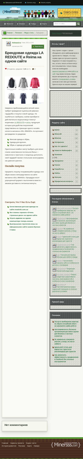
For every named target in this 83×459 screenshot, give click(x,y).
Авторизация (68, 33)
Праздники (58, 161)
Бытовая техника (63, 274)
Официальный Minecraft (13, 2)
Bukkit (56, 130)
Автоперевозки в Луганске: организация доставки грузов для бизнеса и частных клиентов (65, 221)
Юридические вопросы (63, 181)
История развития (9, 446)
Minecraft (58, 134)
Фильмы (57, 177)
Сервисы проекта (17, 443)
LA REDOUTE (19, 122)
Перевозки (61, 218)
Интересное (59, 142)
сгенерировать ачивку (66, 79)
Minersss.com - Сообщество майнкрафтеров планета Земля (65, 445)
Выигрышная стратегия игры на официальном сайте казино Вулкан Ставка (25, 227)
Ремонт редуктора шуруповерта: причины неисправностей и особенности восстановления (64, 277)
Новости (8, 24)
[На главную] (11, 12)
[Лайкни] (6, 69)
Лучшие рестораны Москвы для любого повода (67, 256)
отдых (59, 237)
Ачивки (21, 24)
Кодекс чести (31, 443)
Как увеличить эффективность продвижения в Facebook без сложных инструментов (64, 248)
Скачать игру (31, 2)
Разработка (59, 169)
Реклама (21, 446)
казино (59, 261)
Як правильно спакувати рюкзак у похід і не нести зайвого (64, 231)
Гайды (32, 24)
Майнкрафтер (16, 42)
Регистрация (56, 33)
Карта (43, 24)
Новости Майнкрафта (63, 150)
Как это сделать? (61, 146)
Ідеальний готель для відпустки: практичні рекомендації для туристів (65, 239)
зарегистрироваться (60, 71)
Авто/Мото (61, 285)
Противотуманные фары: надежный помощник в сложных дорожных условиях (64, 289)
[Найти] (78, 24)
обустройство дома (64, 208)
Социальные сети (63, 245)
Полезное (58, 154)
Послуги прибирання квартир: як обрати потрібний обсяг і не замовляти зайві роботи (65, 211)
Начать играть (46, 2)
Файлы (57, 173)
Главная (5, 443)
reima (28, 122)
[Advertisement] (24, 323)
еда (58, 255)
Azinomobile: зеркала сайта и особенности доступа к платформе (65, 263)
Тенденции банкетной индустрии (66, 270)
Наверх (36, 446)
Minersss (57, 138)
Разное (57, 165)
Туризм (59, 229)
